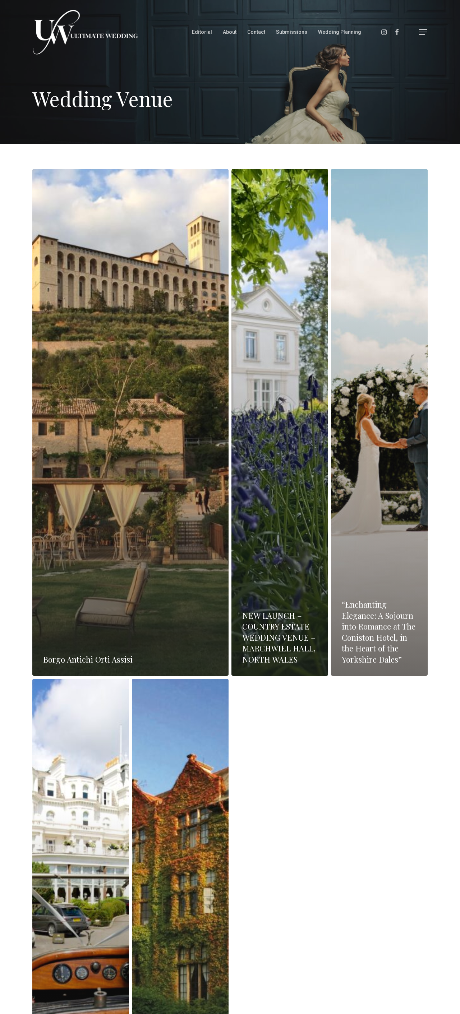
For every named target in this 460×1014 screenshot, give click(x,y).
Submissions (291, 31)
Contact (256, 31)
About (229, 31)
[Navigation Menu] (423, 32)
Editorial (202, 31)
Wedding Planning (339, 31)
